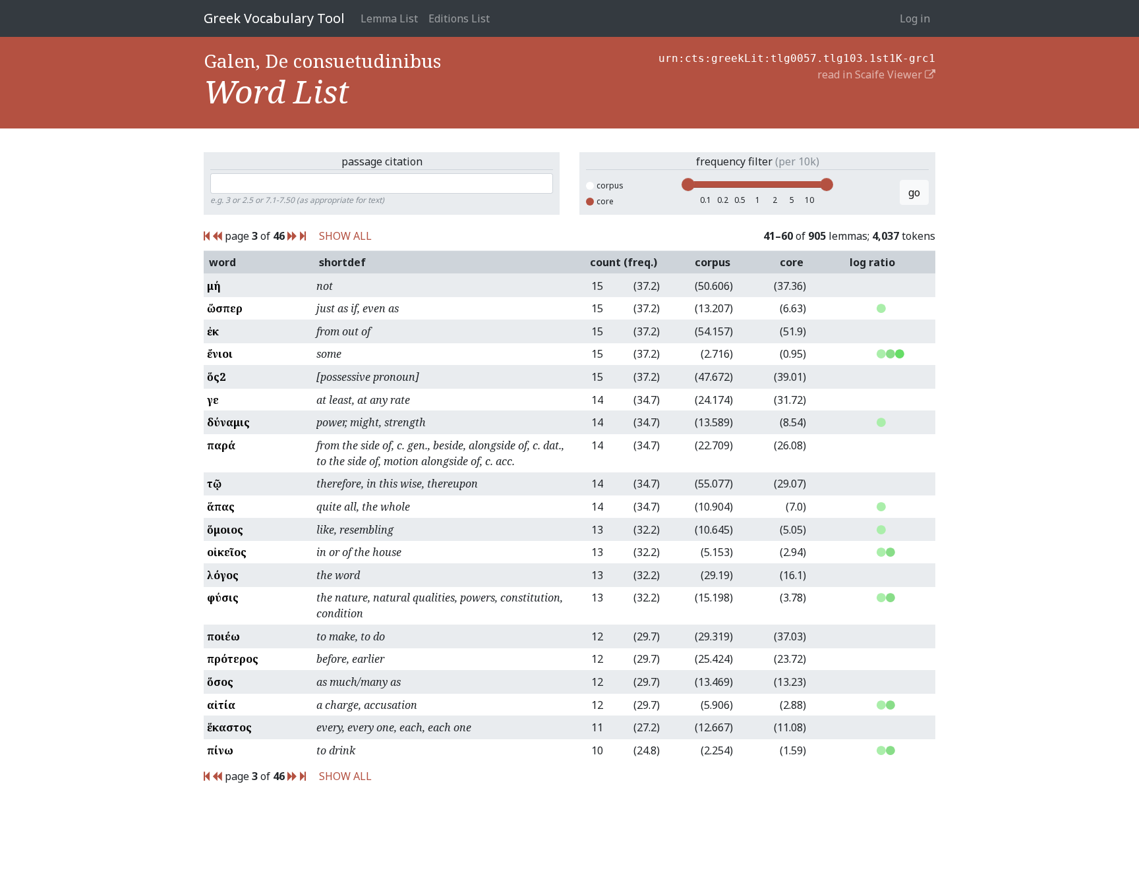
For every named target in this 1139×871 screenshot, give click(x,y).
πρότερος (232, 659)
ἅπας (221, 506)
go (914, 192)
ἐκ (213, 331)
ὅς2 (216, 377)
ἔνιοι (220, 354)
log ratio (872, 262)
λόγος (223, 575)
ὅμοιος (225, 529)
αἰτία (221, 705)
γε (213, 400)
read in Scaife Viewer (871, 74)
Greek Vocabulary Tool (274, 18)
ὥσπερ (225, 308)
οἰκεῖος (227, 552)
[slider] (688, 184)
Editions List (459, 18)
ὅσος (220, 682)
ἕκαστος (229, 727)
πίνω (220, 750)
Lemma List (389, 18)
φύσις (223, 597)
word (222, 262)
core (605, 201)
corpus (610, 185)
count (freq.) (623, 262)
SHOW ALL (345, 236)
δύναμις (228, 422)
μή (214, 286)
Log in (915, 18)
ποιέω (223, 636)
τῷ (214, 483)
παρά (221, 445)
